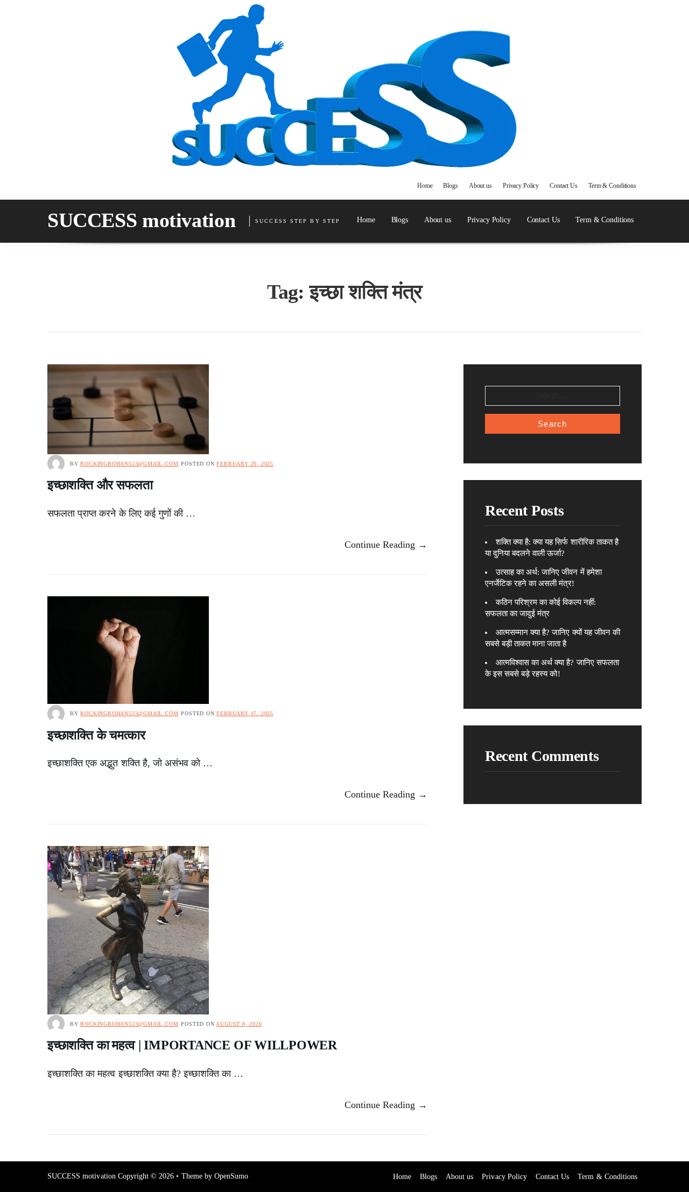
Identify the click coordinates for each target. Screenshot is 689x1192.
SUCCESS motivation (141, 220)
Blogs (450, 185)
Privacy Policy (521, 185)
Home (425, 185)
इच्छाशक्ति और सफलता (100, 485)
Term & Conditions (612, 185)
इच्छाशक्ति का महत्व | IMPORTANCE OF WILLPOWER (192, 1045)
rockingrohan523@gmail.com (129, 464)
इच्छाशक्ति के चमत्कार (96, 735)
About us (480, 185)
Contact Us (564, 185)
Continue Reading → (386, 544)
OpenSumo (231, 1176)
